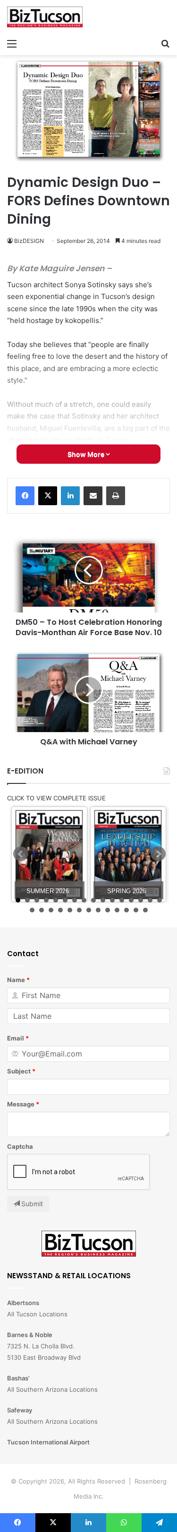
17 (32, 910)
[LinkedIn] (70, 495)
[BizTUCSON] (45, 17)
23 (88, 910)
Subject (19, 1071)
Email (15, 1038)
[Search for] (165, 43)
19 (51, 910)
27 (126, 910)
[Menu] (12, 43)
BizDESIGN (29, 240)
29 (145, 910)
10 (103, 900)
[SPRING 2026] (128, 854)
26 (117, 910)
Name (16, 980)
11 (112, 900)
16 (159, 900)
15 (150, 900)
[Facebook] (25, 495)
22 (79, 910)
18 (41, 910)
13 (131, 900)
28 (136, 910)
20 (60, 910)
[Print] (115, 495)
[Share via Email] (93, 495)
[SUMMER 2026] (49, 854)
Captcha (20, 1146)
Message (20, 1104)
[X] (47, 495)
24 (98, 910)
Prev (20, 854)
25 (107, 910)
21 (69, 910)
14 (140, 900)
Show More (86, 454)
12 (121, 900)
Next (158, 854)
